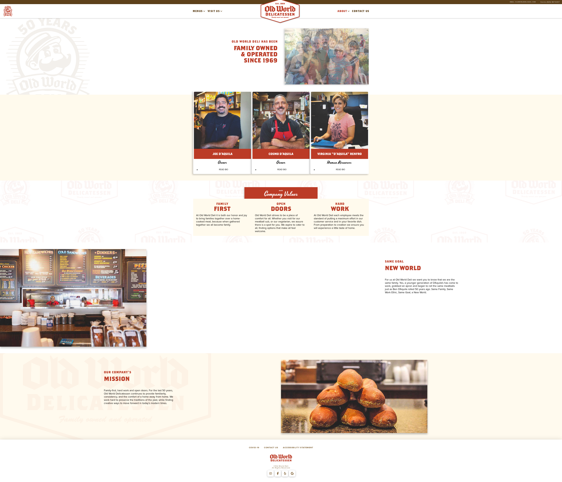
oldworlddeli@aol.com (525, 2)
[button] (222, 169)
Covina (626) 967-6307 (550, 2)
